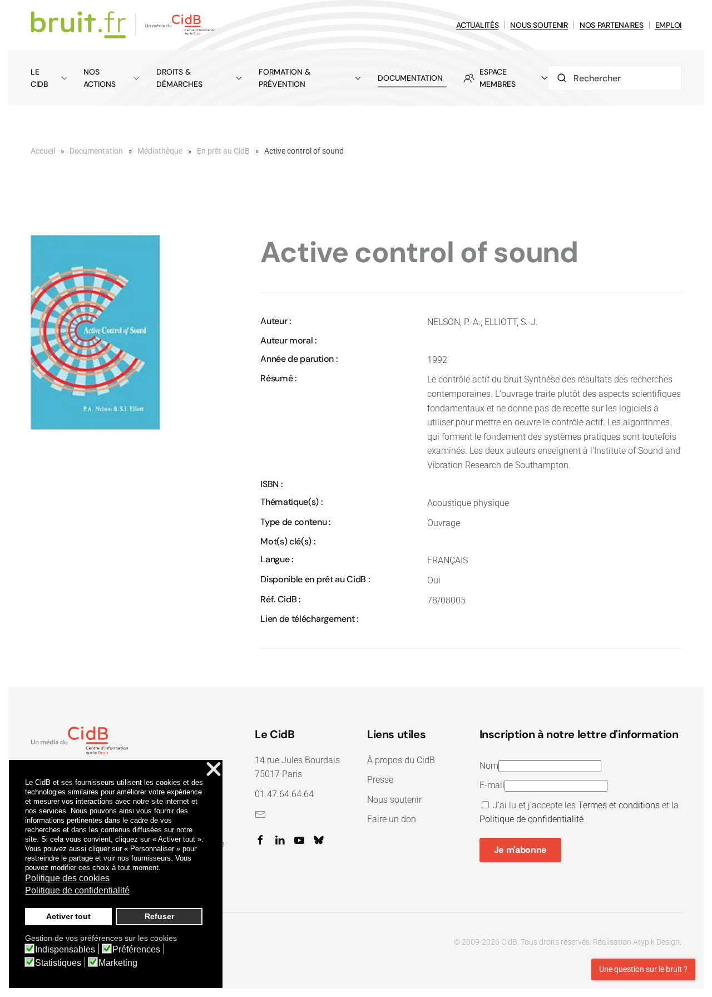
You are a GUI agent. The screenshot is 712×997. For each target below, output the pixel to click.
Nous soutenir (394, 799)
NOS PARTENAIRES (612, 25)
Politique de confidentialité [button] (77, 890)
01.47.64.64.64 (284, 794)
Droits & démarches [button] (179, 78)
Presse (380, 779)
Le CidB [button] (39, 78)
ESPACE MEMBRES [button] (497, 78)
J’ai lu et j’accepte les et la (579, 812)
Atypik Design (656, 941)
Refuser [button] (159, 916)
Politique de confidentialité (531, 819)
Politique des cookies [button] (67, 878)
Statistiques (58, 963)
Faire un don (391, 819)
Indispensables (65, 949)
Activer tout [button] (68, 916)
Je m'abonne (520, 850)
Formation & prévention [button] (284, 78)
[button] (95, 332)
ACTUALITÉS (477, 25)
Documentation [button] (410, 78)
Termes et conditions (619, 805)
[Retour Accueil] (125, 25)
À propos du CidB (401, 760)
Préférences (136, 949)
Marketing (117, 963)
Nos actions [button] (99, 78)
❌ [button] (213, 769)
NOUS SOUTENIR (538, 25)
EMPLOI (668, 25)
